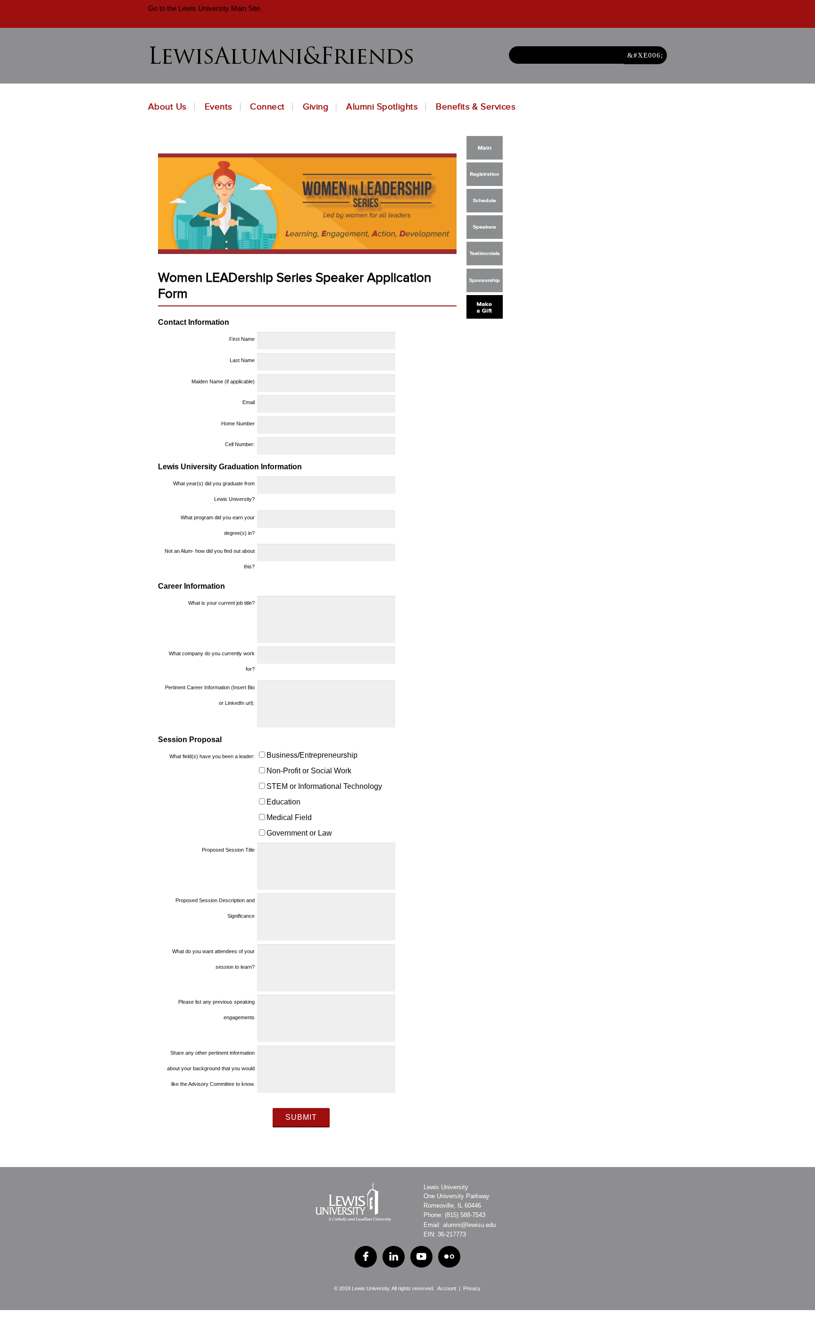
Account (446, 1288)
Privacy (472, 1288)
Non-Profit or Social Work (308, 771)
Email (248, 402)
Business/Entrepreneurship (312, 755)
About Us (167, 107)
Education (283, 802)
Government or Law (299, 833)
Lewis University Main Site (218, 8)
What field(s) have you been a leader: (212, 756)
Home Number (238, 423)
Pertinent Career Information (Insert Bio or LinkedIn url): (210, 695)
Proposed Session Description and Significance (215, 908)
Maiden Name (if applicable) (223, 381)
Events (219, 107)
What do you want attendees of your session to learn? (213, 959)
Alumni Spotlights (382, 107)
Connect (267, 107)
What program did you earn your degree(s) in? (218, 525)
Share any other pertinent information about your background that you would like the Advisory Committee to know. (211, 1068)
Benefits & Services (476, 107)
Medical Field (289, 817)
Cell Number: (240, 444)
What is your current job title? (221, 603)
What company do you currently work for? (212, 661)
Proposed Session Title (228, 850)
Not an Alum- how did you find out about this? (210, 558)
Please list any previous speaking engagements (216, 1009)
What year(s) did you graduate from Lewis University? (214, 491)
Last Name (242, 360)
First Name (242, 339)
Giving (316, 107)
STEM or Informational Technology (324, 786)
